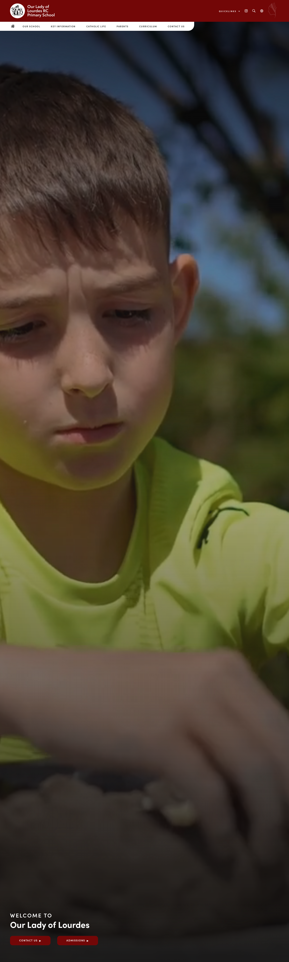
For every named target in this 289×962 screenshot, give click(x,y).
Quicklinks (228, 11)
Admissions (75, 940)
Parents (122, 26)
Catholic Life (96, 26)
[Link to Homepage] (35, 11)
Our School (31, 26)
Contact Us (176, 26)
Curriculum (148, 26)
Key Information (63, 26)
